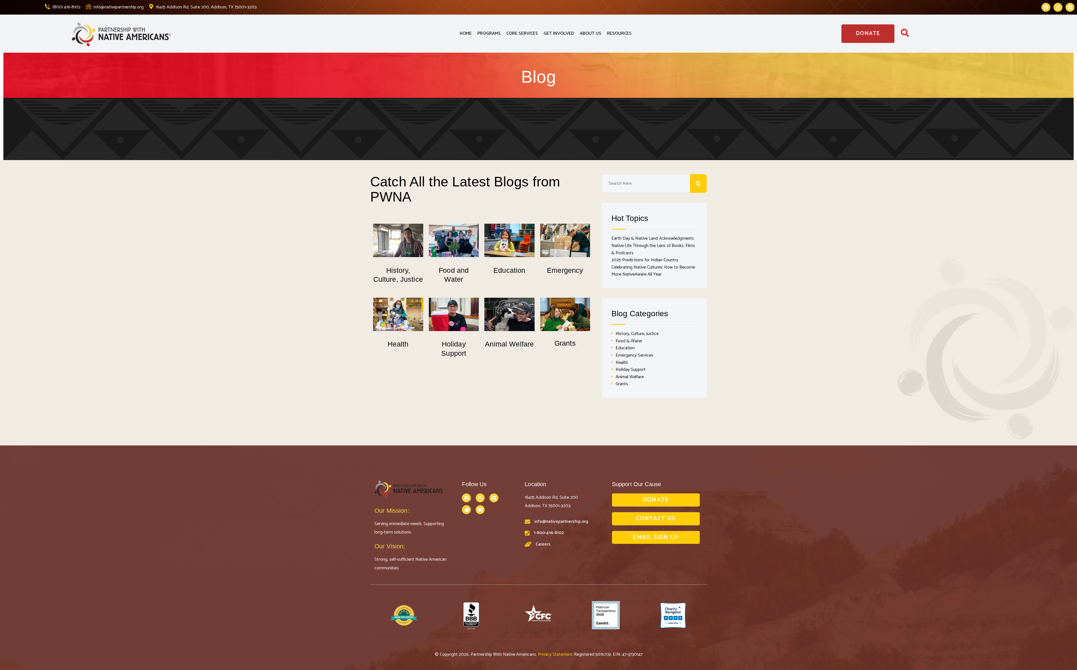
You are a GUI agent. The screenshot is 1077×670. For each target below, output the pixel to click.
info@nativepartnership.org (118, 7)
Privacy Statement (556, 654)
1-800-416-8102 (549, 533)
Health (398, 344)
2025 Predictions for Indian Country (644, 260)
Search (698, 183)
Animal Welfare (509, 344)
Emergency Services (634, 355)
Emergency (565, 270)
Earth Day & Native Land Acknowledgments (652, 238)
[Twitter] (466, 509)
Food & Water (629, 341)
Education (509, 270)
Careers (543, 544)
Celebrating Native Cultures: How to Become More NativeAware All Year (653, 271)
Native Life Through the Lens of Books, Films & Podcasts (653, 249)
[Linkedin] (1070, 7)
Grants (565, 343)
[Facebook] (1045, 7)
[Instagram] (1057, 7)
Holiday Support (631, 369)
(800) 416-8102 (65, 7)
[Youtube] (480, 509)
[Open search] (905, 34)
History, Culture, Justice (637, 334)
